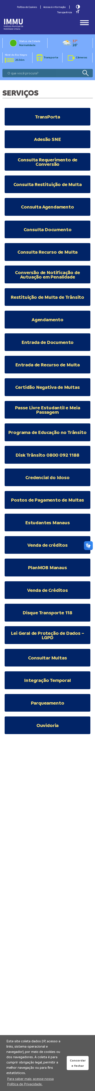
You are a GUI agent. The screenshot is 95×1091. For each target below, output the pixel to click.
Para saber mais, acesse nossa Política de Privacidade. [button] (30, 1081)
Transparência (64, 12)
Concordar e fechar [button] (78, 1063)
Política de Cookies (27, 7)
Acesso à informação (54, 7)
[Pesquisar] (85, 73)
